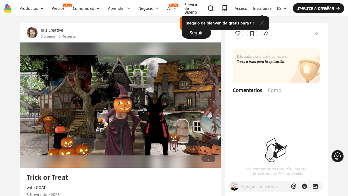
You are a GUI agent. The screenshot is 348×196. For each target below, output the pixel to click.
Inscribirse (262, 8)
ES (279, 8)
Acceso (241, 8)
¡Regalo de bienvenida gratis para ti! (219, 23)
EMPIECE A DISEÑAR (315, 8)
